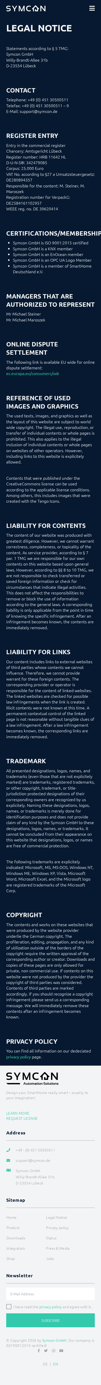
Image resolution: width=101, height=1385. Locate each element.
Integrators (15, 1248)
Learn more (18, 1113)
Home (11, 1217)
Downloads (15, 1237)
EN (55, 1363)
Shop (10, 1258)
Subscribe (50, 1320)
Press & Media (58, 1248)
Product (12, 1227)
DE (45, 1363)
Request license (22, 1118)
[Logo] (26, 8)
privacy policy (18, 1056)
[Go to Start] (95, 1368)
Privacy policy (57, 1227)
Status (51, 1237)
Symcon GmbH (54, 1340)
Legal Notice (56, 1217)
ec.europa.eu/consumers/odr (32, 373)
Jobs (50, 1258)
